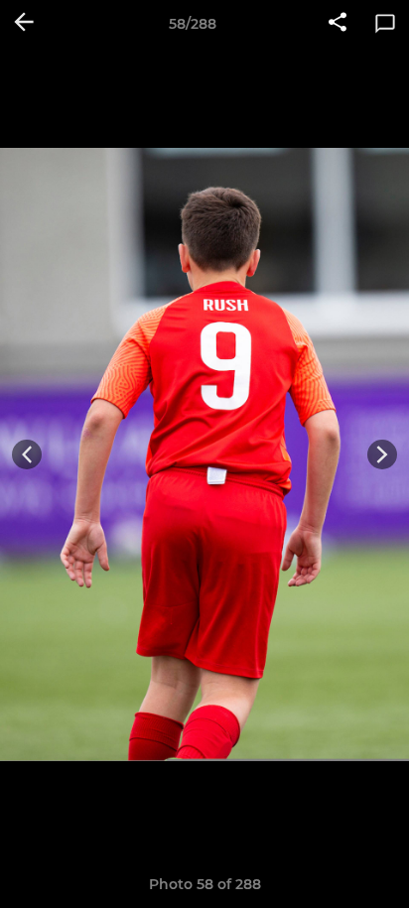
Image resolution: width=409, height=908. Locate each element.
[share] (337, 24)
